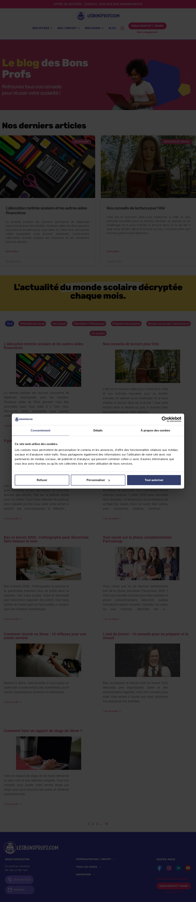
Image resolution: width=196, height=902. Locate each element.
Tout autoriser (154, 480)
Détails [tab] (98, 430)
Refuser (42, 480)
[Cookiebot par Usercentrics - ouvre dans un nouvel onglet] (164, 419)
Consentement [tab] (40, 430)
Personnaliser (96, 480)
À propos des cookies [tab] (155, 430)
